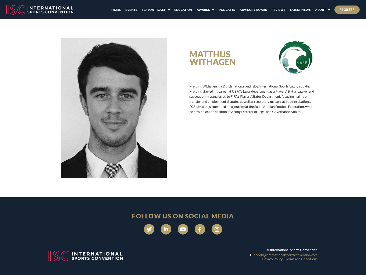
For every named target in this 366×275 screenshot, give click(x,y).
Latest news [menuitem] (300, 9)
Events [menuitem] (131, 9)
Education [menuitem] (183, 9)
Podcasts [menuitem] (227, 9)
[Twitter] (149, 229)
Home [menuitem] (116, 9)
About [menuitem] (320, 9)
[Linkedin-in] (166, 229)
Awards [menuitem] (203, 9)
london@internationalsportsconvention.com (285, 255)
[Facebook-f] (200, 229)
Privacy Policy (272, 259)
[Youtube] (183, 229)
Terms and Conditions (301, 259)
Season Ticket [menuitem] (154, 9)
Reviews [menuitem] (279, 9)
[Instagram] (217, 229)
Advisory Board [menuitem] (253, 9)
